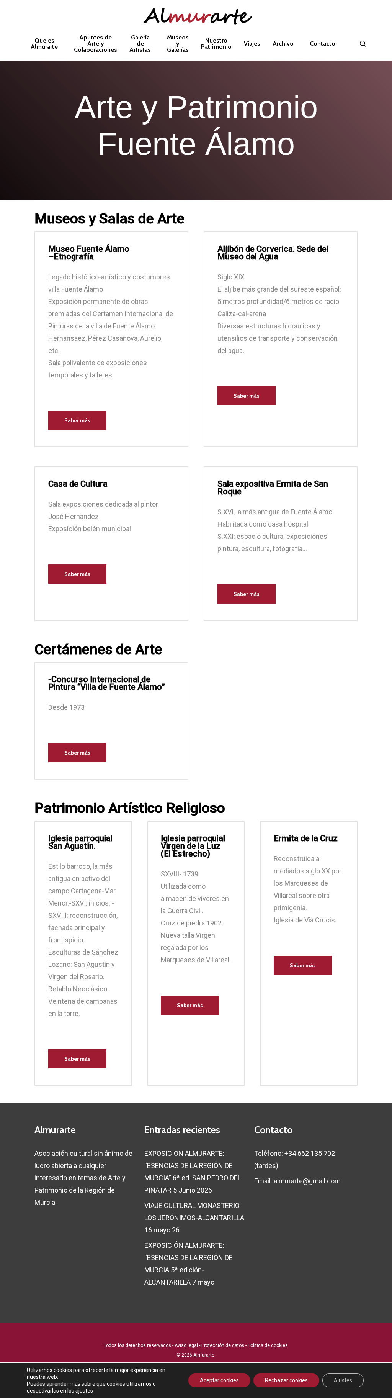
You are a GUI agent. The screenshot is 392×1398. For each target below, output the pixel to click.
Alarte (196, 17)
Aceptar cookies (219, 1380)
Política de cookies (268, 1345)
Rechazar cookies (286, 1380)
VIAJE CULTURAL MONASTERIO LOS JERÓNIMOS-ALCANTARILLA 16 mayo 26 (194, 1217)
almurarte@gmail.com (307, 1181)
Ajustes (343, 1380)
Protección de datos (222, 1345)
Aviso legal (186, 1345)
